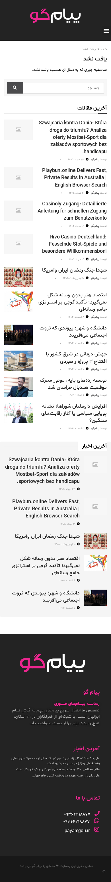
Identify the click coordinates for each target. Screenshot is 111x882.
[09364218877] (97, 813)
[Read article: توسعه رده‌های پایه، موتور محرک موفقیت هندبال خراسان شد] (18, 387)
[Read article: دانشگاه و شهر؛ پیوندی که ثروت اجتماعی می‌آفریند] (18, 335)
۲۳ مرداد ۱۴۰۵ (76, 159)
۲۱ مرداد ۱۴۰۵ (77, 193)
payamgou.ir (77, 830)
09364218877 (76, 822)
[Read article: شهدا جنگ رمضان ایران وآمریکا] (18, 277)
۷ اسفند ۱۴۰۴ (76, 343)
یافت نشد (89, 49)
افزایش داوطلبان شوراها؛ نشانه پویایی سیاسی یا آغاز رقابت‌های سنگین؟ (74, 413)
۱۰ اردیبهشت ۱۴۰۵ (74, 278)
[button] (106, 30)
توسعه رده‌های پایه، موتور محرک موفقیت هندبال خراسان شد (73, 384)
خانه (104, 49)
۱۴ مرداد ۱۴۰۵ (77, 226)
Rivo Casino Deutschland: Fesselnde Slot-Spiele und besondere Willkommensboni (74, 244)
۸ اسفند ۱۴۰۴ (76, 317)
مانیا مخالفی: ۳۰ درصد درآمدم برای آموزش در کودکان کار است (58, 769)
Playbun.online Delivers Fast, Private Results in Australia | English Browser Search (74, 178)
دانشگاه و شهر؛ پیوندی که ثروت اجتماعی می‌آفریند (73, 332)
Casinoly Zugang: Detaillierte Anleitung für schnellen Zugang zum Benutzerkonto (72, 211)
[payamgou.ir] (97, 829)
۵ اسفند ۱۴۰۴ (76, 428)
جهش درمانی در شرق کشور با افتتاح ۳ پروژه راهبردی (76, 358)
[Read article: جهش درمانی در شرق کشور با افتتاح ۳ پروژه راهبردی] (18, 361)
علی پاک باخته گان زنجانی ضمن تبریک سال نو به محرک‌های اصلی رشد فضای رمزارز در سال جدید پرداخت (55, 761)
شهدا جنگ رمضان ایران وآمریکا (74, 270)
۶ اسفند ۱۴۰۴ (77, 395)
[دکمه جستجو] (15, 88)
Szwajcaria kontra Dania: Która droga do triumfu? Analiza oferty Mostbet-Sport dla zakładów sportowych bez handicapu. (73, 137)
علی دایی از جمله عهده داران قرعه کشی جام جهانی (66, 775)
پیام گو (95, 159)
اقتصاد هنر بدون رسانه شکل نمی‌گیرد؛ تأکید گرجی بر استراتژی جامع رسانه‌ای (72, 302)
